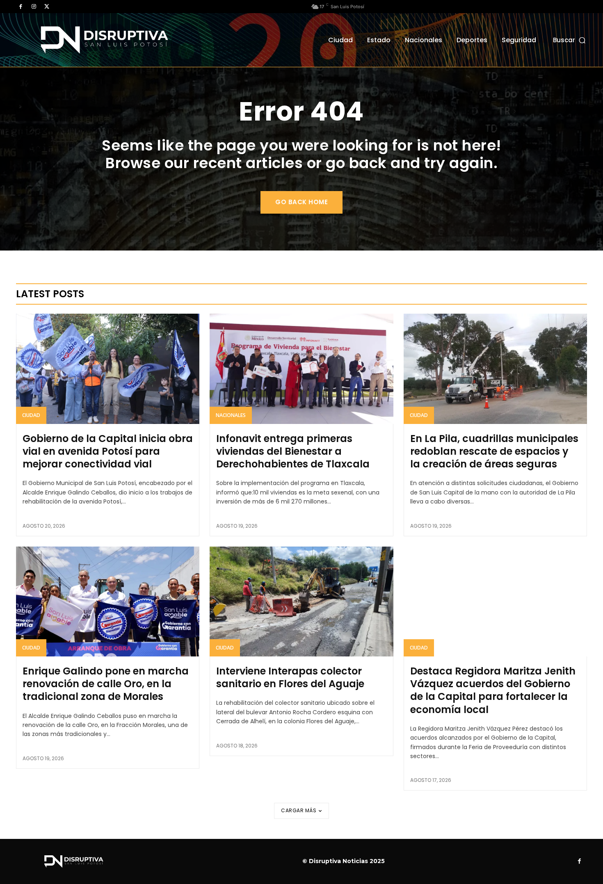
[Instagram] (33, 6)
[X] (46, 6)
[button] (570, 40)
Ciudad (31, 415)
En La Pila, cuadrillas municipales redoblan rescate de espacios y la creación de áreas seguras (494, 451)
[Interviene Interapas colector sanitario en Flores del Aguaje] (301, 601)
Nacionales (231, 415)
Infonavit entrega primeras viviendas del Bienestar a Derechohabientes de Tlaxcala (293, 451)
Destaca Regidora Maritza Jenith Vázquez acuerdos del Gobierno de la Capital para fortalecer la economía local (493, 690)
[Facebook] (20, 6)
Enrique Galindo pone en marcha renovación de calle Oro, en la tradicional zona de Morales (106, 683)
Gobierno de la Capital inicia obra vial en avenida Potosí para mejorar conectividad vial (108, 451)
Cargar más (298, 810)
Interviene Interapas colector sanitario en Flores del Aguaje (290, 677)
